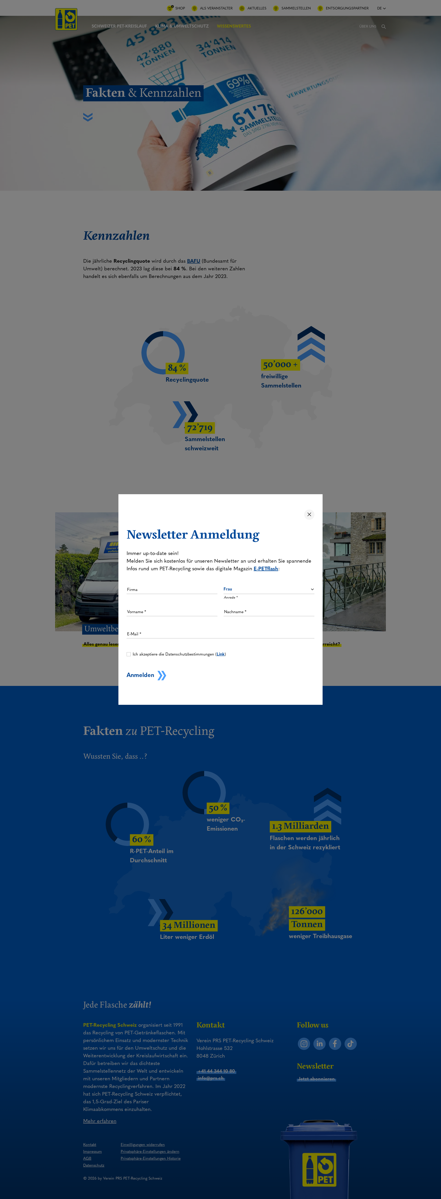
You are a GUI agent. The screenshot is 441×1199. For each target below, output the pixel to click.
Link (221, 654)
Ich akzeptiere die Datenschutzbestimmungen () (179, 654)
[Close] (309, 515)
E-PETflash (266, 568)
